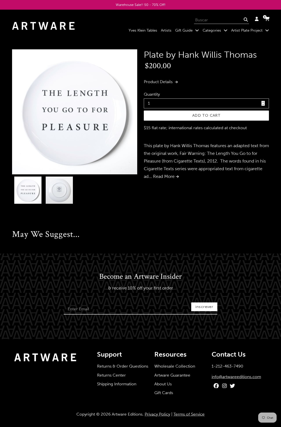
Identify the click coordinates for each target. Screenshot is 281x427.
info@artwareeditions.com (236, 376)
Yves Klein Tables (143, 30)
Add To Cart (206, 115)
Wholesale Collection (174, 366)
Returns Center (111, 375)
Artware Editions (127, 414)
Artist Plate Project (251, 30)
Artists (166, 30)
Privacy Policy (157, 414)
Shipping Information (116, 383)
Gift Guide (188, 30)
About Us (163, 383)
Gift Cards (163, 392)
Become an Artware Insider (140, 276)
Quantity (152, 94)
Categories (216, 30)
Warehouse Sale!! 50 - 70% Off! (141, 5)
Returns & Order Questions (122, 366)
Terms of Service (189, 414)
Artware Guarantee (172, 375)
